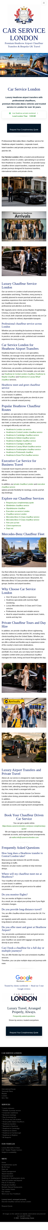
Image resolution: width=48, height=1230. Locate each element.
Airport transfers (7, 1174)
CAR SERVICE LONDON (24, 34)
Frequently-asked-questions (24, 1016)
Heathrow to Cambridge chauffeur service (22, 435)
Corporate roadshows (10, 1113)
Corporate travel (7, 1176)
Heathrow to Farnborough (12, 1133)
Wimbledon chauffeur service (17, 505)
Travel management (9, 1171)
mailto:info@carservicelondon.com (25, 837)
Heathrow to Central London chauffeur (20, 374)
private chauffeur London (23, 484)
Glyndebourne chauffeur (15, 508)
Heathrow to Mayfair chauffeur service (21, 441)
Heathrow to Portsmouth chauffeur (19, 452)
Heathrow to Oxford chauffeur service (20, 438)
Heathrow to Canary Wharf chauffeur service (23, 447)
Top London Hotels (8, 1189)
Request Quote (7, 1206)
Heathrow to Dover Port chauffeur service (22, 455)
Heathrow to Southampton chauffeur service (23, 449)
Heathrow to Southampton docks (13, 1178)
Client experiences (13, 526)
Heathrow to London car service (18, 429)
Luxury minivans (8, 1108)
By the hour (6, 1167)
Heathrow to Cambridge (11, 1128)
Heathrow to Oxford (10, 1131)
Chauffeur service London (16, 514)
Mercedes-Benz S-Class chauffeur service (22, 517)
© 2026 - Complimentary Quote (24, 1218)
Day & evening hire (9, 1117)
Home (4, 1162)
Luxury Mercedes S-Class (11, 1148)
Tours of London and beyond (12, 1180)
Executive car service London (17, 511)
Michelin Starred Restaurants (12, 1187)
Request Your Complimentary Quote (24, 130)
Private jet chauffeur (9, 1185)
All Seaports (7, 1137)
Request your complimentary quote (20, 503)
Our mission (6, 1191)
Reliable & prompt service (12, 1110)
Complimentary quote (9, 1165)
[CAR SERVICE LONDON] (24, 15)
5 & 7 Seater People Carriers (12, 1150)
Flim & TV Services (8, 1182)
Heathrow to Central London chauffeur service (24, 432)
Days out (9, 528)
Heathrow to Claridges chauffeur (19, 444)
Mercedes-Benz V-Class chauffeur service (22, 520)
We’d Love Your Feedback (11, 1194)
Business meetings (9, 1115)
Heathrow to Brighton (10, 1135)
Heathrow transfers (9, 1124)
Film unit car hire (12, 523)
